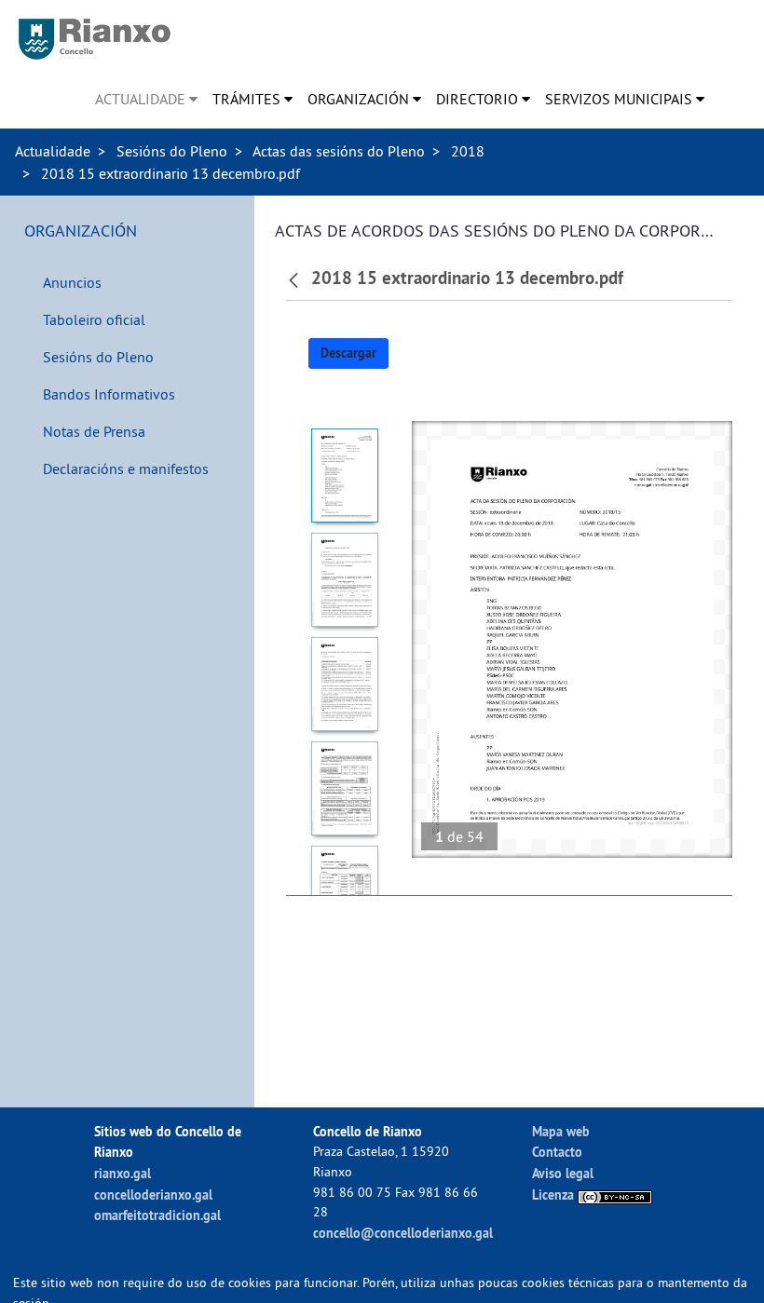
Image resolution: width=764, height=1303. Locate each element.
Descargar (348, 353)
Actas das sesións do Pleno (338, 151)
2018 (467, 151)
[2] (344, 580)
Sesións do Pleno (171, 151)
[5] (344, 893)
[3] (344, 684)
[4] (344, 788)
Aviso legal (562, 1173)
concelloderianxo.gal (153, 1194)
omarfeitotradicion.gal (157, 1215)
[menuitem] (146, 98)
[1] (344, 475)
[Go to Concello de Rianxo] (94, 39)
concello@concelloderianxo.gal (403, 1233)
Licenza (555, 1194)
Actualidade (52, 151)
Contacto (557, 1151)
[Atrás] (296, 278)
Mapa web (561, 1131)
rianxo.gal (122, 1173)
